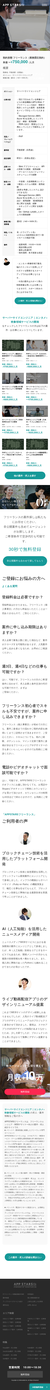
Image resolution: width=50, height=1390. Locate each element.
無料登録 (25, 1091)
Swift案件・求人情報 (10, 1358)
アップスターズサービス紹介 (13, 1301)
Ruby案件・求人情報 (10, 1348)
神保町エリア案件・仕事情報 (37, 1329)
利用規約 (31, 1294)
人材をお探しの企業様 (35, 1301)
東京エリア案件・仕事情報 (37, 1324)
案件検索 (6, 1298)
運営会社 (6, 1305)
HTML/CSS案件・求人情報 (37, 1355)
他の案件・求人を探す (25, 475)
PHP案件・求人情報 (34, 1351)
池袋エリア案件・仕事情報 (12, 1326)
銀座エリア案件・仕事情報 (37, 1334)
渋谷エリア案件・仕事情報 (12, 1319)
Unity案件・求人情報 (10, 1355)
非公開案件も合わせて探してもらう (25, 560)
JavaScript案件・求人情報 (12, 1351)
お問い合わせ (32, 1305)
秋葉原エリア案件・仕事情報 (13, 1329)
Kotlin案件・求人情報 (35, 1348)
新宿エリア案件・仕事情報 (12, 1322)
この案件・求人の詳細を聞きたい (30, 300)
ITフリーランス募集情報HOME (13, 1294)
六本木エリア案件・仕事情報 (37, 1320)
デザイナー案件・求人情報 (37, 1358)
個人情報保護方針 (34, 1298)
